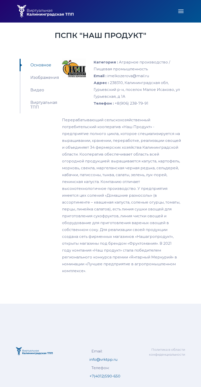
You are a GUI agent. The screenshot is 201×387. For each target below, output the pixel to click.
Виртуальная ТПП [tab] (42, 104)
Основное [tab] (40, 65)
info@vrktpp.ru (103, 359)
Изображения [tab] (42, 77)
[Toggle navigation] (181, 11)
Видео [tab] (37, 90)
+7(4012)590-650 (104, 376)
